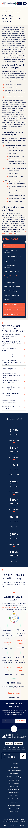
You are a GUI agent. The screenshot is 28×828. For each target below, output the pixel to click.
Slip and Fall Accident (12, 286)
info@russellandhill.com (9, 607)
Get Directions (7, 648)
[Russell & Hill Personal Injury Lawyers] (14, 736)
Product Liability (10, 282)
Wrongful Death (9, 299)
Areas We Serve (11, 10)
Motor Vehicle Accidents (14, 770)
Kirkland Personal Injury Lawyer (12, 277)
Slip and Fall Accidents (14, 799)
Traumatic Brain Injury (12, 295)
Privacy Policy (13, 825)
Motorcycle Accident (14, 789)
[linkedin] (9, 748)
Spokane (17, 743)
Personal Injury (14, 774)
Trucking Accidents (14, 783)
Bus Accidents (14, 811)
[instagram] (23, 748)
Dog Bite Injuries (14, 808)
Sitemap (22, 825)
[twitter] (4, 748)
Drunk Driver (14, 796)
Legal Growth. (14, 823)
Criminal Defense (14, 780)
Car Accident (14, 786)
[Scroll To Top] (14, 731)
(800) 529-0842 (7, 643)
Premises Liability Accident (10, 266)
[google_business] (14, 748)
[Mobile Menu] (25, 3)
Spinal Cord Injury (10, 291)
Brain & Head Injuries (14, 805)
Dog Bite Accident (10, 261)
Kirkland (20, 10)
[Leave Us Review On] (14, 618)
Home (3, 10)
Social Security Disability (14, 777)
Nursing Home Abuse (11, 271)
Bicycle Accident (14, 792)
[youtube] (18, 748)
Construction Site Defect (13, 256)
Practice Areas (14, 767)
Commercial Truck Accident (10, 251)
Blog (5, 825)
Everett (8, 743)
